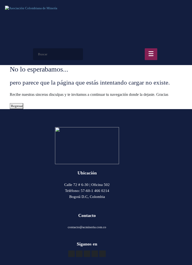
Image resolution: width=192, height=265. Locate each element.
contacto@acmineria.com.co (87, 227)
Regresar (16, 106)
